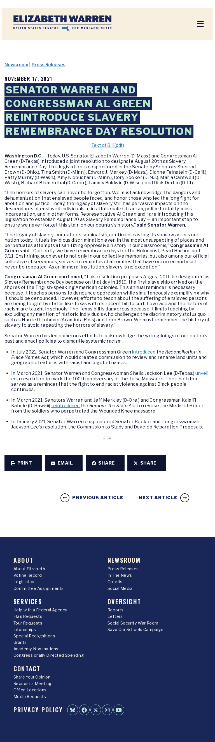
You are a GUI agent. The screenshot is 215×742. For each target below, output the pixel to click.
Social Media (120, 588)
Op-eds (115, 581)
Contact (27, 668)
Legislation (24, 581)
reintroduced (65, 405)
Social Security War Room (133, 623)
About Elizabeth (29, 568)
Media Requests (29, 696)
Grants (20, 642)
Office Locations (29, 689)
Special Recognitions (34, 636)
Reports (116, 610)
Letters (115, 616)
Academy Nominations (36, 648)
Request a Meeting (32, 683)
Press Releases (49, 64)
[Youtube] (118, 710)
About (23, 559)
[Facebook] (84, 710)
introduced (143, 352)
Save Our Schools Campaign (135, 629)
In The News (120, 575)
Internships (24, 629)
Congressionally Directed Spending (48, 655)
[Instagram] (107, 710)
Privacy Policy (38, 709)
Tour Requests (27, 623)
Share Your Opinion (31, 677)
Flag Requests (27, 616)
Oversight (124, 601)
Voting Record (27, 575)
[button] (23, 463)
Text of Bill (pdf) (107, 145)
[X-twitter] (95, 710)
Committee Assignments (38, 588)
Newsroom (16, 64)
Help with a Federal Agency (40, 610)
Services (27, 601)
